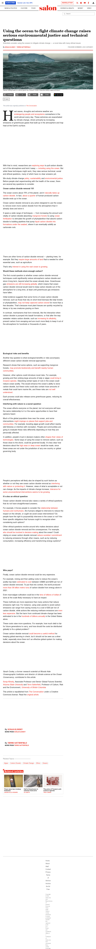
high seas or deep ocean (30, 446)
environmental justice (54, 178)
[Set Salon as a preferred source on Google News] (58, 94)
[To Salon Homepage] (48, 8)
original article (33, 695)
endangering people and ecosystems (29, 114)
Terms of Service (48, 878)
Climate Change (28, 763)
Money (80, 8)
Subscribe (10, 3)
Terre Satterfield (23, 47)
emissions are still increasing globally (22, 284)
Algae (6, 763)
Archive (48, 883)
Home (48, 861)
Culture (24, 8)
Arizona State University (13, 685)
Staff (47, 866)
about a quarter (29, 196)
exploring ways (38, 166)
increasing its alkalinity (47, 319)
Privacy (48, 872)
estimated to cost (24, 582)
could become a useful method (42, 634)
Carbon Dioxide (15, 763)
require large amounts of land (31, 260)
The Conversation (31, 105)
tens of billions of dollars (50, 595)
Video (89, 8)
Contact (48, 869)
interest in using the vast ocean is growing (29, 267)
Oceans (45, 763)
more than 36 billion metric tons (16, 588)
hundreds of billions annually (33, 616)
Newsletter (67, 3)
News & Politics (11, 8)
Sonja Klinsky (10, 47)
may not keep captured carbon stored (33, 303)
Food (33, 8)
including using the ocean (48, 168)
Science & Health (67, 8)
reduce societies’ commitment (49, 535)
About (48, 863)
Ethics (38, 763)
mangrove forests (39, 216)
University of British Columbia (33, 688)
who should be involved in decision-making (20, 532)
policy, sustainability (33, 178)
